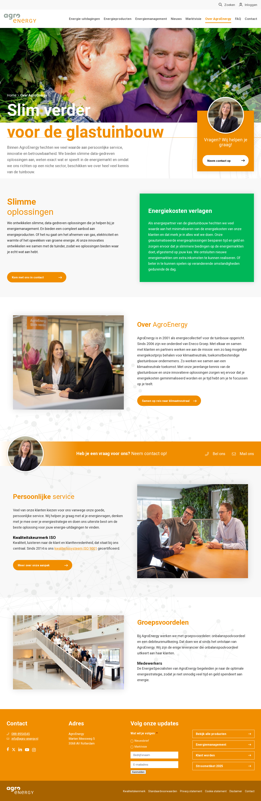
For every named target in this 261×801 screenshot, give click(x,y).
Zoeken (229, 5)
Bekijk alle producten (211, 734)
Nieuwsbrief (142, 740)
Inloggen (251, 5)
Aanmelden (138, 772)
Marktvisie (193, 19)
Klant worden (205, 755)
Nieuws (176, 19)
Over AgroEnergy (218, 19)
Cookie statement (216, 791)
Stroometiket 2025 (209, 766)
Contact (251, 19)
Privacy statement (191, 791)
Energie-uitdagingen (84, 19)
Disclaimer (235, 791)
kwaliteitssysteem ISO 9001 (75, 548)
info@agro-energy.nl (24, 739)
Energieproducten (117, 19)
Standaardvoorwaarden (162, 791)
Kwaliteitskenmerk (134, 791)
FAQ (238, 19)
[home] (20, 19)
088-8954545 (20, 734)
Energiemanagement (151, 19)
